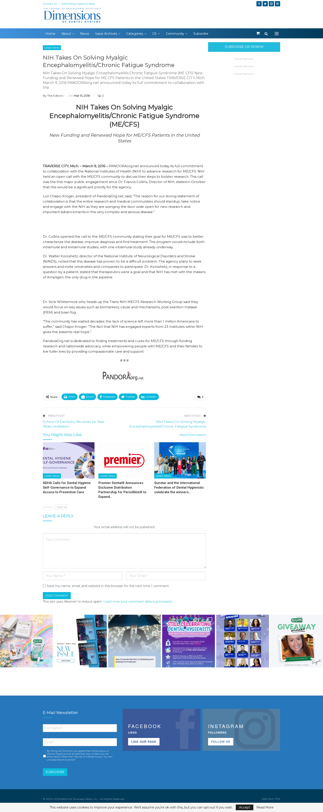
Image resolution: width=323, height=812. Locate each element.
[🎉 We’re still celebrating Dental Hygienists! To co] (188, 641)
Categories (134, 34)
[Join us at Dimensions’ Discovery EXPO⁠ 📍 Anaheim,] (242, 641)
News (84, 34)
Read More (265, 807)
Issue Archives (106, 34)
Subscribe (200, 34)
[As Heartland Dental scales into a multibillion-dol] (134, 641)
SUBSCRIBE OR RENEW (244, 47)
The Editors (55, 95)
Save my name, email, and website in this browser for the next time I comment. (108, 586)
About (66, 34)
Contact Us (50, 3)
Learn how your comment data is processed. (137, 602)
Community (175, 34)
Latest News (51, 47)
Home (50, 34)
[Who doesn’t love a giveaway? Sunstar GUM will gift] (26, 641)
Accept (244, 807)
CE (154, 34)
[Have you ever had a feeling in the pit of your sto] (80, 641)
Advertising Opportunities (77, 3)
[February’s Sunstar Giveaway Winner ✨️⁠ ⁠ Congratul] (296, 641)
